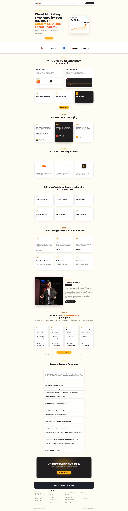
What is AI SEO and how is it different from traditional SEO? (58, 425)
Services (51, 3)
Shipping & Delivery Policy (54, 502)
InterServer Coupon (40, 345)
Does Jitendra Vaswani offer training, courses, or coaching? (58, 421)
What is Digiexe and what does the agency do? (55, 370)
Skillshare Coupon (85, 341)
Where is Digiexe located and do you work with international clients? (60, 389)
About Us (51, 494)
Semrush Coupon (70, 336)
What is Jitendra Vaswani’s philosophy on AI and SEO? (57, 410)
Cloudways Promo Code (41, 339)
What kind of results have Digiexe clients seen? (55, 396)
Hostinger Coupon (40, 336)
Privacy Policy (52, 497)
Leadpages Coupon (55, 341)
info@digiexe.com (37, 493)
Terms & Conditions (53, 499)
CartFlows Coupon (55, 338)
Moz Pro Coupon (70, 338)
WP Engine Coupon (40, 341)
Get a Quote (48, 37)
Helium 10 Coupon (70, 339)
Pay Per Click (67, 494)
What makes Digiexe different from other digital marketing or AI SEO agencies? (62, 392)
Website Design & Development (70, 497)
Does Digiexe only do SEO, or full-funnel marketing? (56, 399)
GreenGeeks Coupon (41, 343)
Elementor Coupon (55, 336)
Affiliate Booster (83, 492)
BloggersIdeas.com (84, 498)
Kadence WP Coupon (56, 345)
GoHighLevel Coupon (71, 345)
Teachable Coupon (85, 336)
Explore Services (63, 107)
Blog (56, 3)
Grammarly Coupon (70, 343)
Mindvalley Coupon (85, 339)
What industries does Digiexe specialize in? (55, 385)
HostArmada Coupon (41, 338)
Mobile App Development (69, 499)
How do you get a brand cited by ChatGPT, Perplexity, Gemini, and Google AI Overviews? (64, 432)
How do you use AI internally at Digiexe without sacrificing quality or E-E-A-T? (62, 439)
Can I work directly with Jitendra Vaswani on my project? (57, 418)
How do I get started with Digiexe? (53, 450)
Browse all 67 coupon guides (63, 352)
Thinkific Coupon (85, 338)
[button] (61, 51)
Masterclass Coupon (86, 343)
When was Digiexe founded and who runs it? (55, 381)
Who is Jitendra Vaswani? (51, 407)
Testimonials (67, 3)
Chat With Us (40, 37)
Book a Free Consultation (63, 472)
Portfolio (72, 3)
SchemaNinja (83, 496)
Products (60, 3)
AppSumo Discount (85, 345)
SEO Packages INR (68, 502)
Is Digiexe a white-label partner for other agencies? (56, 403)
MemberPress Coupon (56, 343)
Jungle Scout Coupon (71, 341)
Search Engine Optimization (69, 492)
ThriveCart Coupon (55, 339)
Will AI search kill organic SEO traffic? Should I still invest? (57, 436)
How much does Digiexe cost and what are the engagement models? (60, 443)
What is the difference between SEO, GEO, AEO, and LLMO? (58, 428)
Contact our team (69, 301)
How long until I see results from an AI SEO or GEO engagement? (59, 446)
